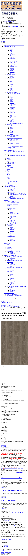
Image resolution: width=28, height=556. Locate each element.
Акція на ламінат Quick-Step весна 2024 (13, 490)
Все (22, 512)
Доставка (6, 546)
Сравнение (3, 446)
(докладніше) (19, 472)
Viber (14, 20)
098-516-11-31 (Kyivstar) (7, 18)
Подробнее (3, 487)
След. (15, 512)
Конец (19, 512)
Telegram (10, 20)
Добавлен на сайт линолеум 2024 (11, 478)
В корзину (3, 445)
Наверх (2, 550)
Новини (6, 545)
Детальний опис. (13, 26)
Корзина (3, 41)
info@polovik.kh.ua (9, 21)
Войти (2, 39)
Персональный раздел (6, 539)
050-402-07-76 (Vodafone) (7, 17)
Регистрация (8, 39)
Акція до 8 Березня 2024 (8, 500)
